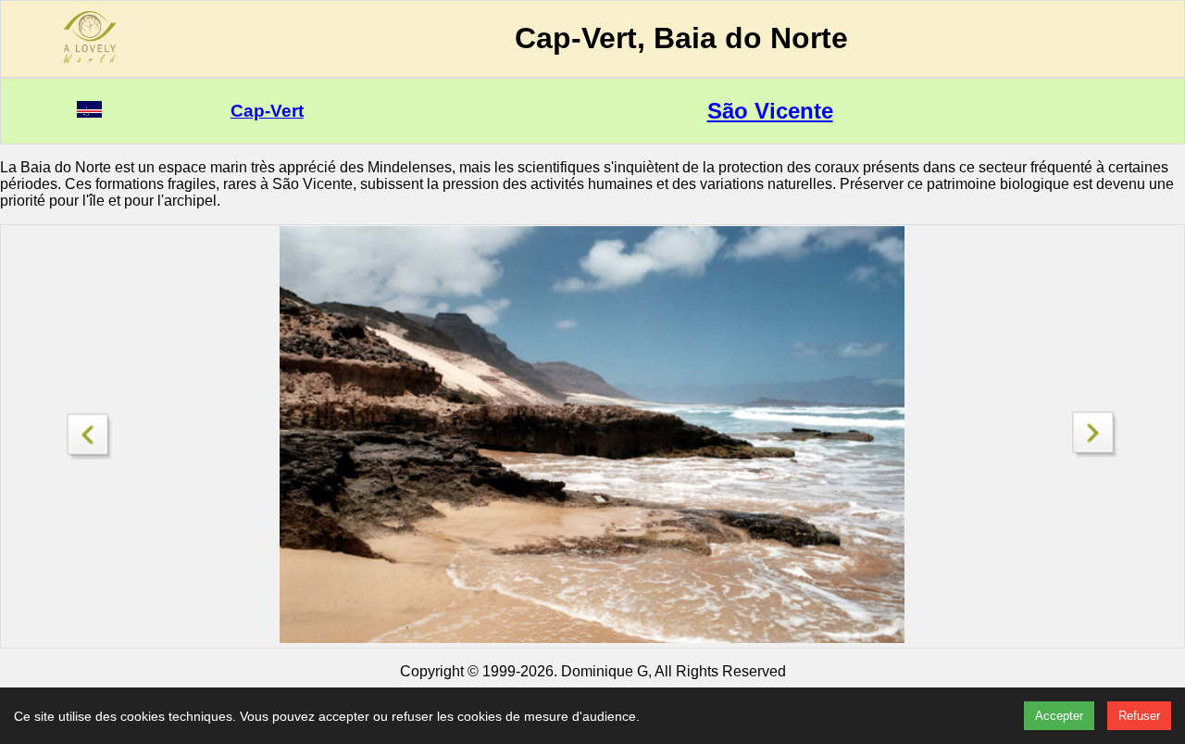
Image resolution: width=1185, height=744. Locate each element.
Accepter (1059, 716)
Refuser (1139, 716)
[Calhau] (1095, 452)
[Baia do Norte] (90, 431)
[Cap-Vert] (89, 112)
